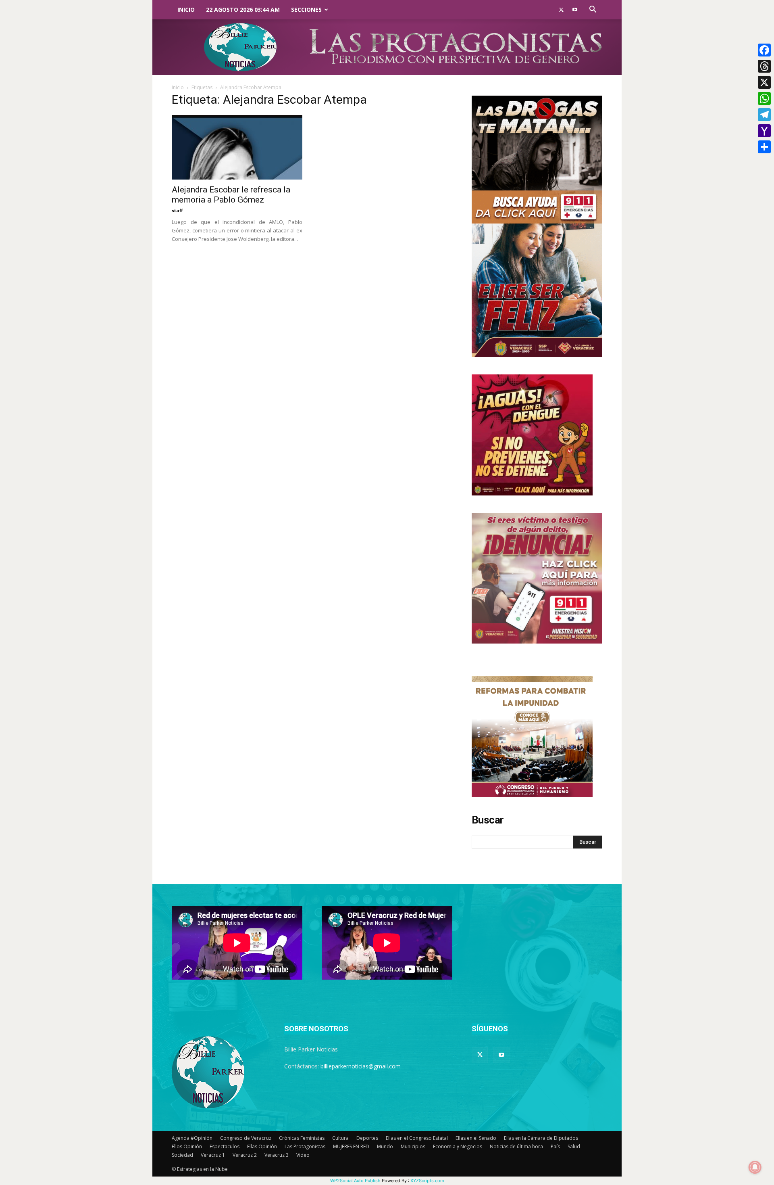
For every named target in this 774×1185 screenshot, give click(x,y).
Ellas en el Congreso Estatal (417, 1138)
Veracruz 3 (276, 1155)
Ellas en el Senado (476, 1138)
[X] (764, 82)
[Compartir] (764, 147)
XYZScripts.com (427, 1180)
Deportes (367, 1138)
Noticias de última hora (516, 1146)
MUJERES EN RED (351, 1146)
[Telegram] (764, 115)
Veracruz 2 (245, 1155)
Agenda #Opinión (192, 1138)
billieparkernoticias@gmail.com (360, 1066)
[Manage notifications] (755, 1167)
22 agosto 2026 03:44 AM (243, 9)
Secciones (306, 9)
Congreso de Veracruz (245, 1138)
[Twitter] (561, 9)
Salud (574, 1146)
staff (177, 210)
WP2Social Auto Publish (355, 1180)
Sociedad (182, 1155)
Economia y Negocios (457, 1146)
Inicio (186, 9)
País (555, 1146)
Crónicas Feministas (302, 1138)
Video (303, 1155)
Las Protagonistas (305, 1146)
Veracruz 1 (213, 1155)
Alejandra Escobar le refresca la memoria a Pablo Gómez (231, 195)
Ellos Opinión (187, 1146)
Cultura (340, 1138)
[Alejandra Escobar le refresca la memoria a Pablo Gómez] (237, 147)
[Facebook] (764, 50)
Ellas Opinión (262, 1146)
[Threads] (764, 66)
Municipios (413, 1146)
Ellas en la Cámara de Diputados (541, 1138)
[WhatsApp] (764, 98)
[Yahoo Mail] (764, 131)
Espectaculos (224, 1146)
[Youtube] (575, 9)
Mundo (385, 1146)
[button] (592, 10)
